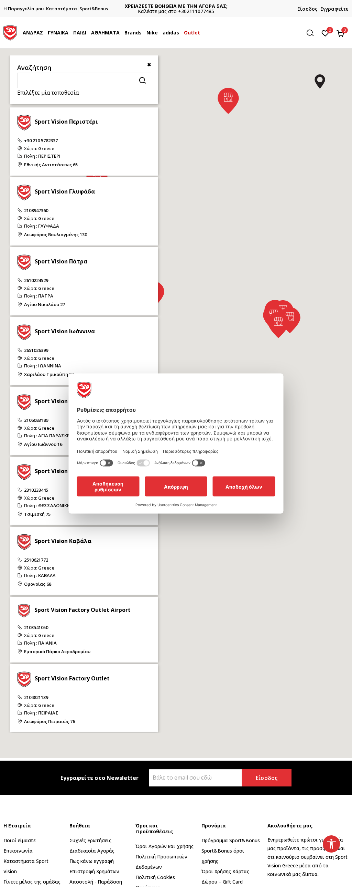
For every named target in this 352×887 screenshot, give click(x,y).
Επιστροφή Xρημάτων (94, 871)
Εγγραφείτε (334, 9)
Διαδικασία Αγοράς (91, 850)
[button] (45, 33)
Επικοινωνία (18, 850)
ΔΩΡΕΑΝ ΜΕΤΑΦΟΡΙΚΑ (182, 6)
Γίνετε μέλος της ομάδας (31, 881)
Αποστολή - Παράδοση (95, 881)
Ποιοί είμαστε (19, 840)
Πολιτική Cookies (155, 877)
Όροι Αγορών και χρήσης (164, 846)
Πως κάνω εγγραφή (91, 861)
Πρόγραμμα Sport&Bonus (230, 840)
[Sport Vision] (10, 32)
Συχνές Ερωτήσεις (90, 840)
